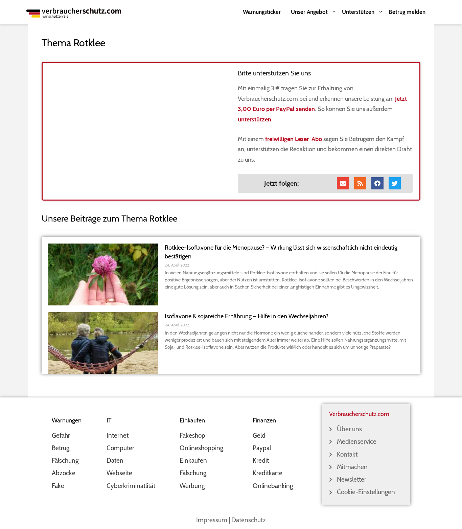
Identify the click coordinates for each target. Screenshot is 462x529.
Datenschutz (248, 520)
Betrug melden (407, 11)
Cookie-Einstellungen (366, 492)
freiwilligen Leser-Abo (293, 139)
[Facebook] (377, 183)
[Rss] (360, 183)
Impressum (211, 520)
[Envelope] (343, 183)
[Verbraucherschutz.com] (73, 12)
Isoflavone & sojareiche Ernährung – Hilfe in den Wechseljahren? (246, 316)
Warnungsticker (262, 11)
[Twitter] (395, 183)
